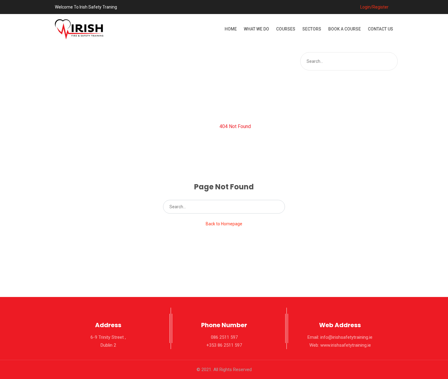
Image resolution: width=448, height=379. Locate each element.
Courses (285, 29)
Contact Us (380, 29)
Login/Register (374, 7)
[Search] (392, 61)
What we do (256, 29)
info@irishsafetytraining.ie (346, 337)
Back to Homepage (224, 223)
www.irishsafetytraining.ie (345, 345)
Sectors (311, 29)
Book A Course (344, 29)
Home (231, 29)
